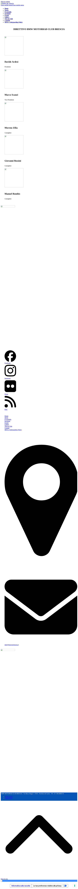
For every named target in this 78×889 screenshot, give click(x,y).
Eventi (6, 423)
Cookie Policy (9, 798)
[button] (12, 5)
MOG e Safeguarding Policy (13, 430)
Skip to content (5, 1)
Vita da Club (8, 426)
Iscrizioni (7, 421)
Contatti (7, 428)
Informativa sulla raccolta (21, 886)
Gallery (7, 424)
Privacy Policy (9, 796)
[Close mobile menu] (1, 881)
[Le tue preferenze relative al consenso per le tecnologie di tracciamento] (74, 885)
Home (6, 416)
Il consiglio (8, 419)
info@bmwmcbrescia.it (12, 645)
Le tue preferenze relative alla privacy (47, 886)
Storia (6, 418)
